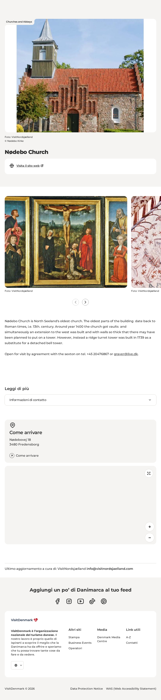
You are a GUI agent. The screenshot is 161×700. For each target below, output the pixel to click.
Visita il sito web (28, 165)
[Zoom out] (149, 537)
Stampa (74, 637)
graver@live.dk (126, 354)
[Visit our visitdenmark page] (80, 601)
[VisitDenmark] (24, 620)
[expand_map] (149, 473)
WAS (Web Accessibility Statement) (131, 688)
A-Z (128, 637)
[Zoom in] (149, 526)
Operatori (75, 648)
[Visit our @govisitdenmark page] (92, 601)
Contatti (132, 643)
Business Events (80, 643)
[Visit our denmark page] (57, 601)
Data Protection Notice (86, 688)
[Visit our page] (69, 601)
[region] (80, 505)
